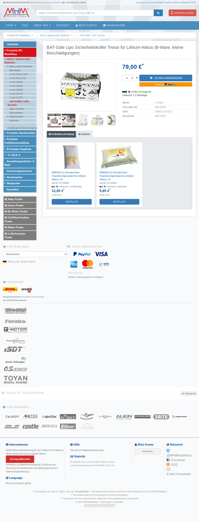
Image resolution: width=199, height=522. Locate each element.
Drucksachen (14, 177)
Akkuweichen (16, 116)
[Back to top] (195, 469)
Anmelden (147, 451)
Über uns (41, 25)
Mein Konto (173, 2)
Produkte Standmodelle (20, 132)
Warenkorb (115, 25)
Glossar (74, 450)
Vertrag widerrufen (20, 459)
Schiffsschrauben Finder (16, 219)
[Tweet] (168, 450)
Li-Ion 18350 (16, 82)
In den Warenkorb (167, 78)
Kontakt (63, 25)
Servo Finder (15, 205)
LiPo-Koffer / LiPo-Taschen (92, 35)
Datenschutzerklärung (17, 471)
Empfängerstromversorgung (21, 128)
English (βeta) (23, 483)
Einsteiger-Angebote (18, 149)
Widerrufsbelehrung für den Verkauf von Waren (37, 450)
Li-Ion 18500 (16, 86)
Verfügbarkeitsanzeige (92, 450)
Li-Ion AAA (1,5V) (18, 74)
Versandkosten (82, 491)
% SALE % (14, 155)
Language (144, 2)
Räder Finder (15, 227)
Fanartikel (12, 189)
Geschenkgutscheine (19, 171)
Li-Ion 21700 (16, 97)
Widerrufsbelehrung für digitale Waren (26, 453)
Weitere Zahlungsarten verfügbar (85, 277)
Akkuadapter (16, 112)
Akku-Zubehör (16, 109)
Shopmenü (158, 2)
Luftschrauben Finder (14, 235)
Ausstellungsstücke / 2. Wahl (19, 163)
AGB (8, 450)
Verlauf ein (190, 393)
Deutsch (10, 483)
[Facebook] (168, 460)
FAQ (25, 25)
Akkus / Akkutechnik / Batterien (54, 35)
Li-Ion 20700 (16, 93)
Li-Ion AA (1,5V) (17, 78)
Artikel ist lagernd (141, 91)
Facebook (178, 460)
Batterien (14, 120)
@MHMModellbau (179, 455)
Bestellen (72, 202)
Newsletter (189, 2)
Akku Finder (15, 199)
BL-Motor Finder (17, 211)
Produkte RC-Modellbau (18, 35)
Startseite (12, 44)
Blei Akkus (14, 70)
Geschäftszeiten (24, 468)
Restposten (13, 183)
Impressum (50, 468)
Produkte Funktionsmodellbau (16, 141)
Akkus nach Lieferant (20, 66)
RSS (174, 464)
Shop (10, 25)
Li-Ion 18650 (16, 89)
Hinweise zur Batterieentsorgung (23, 464)
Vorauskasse (75, 273)
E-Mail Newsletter (179, 474)
